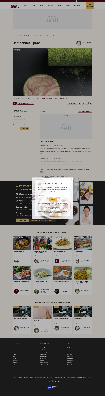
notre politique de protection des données (52, 207)
